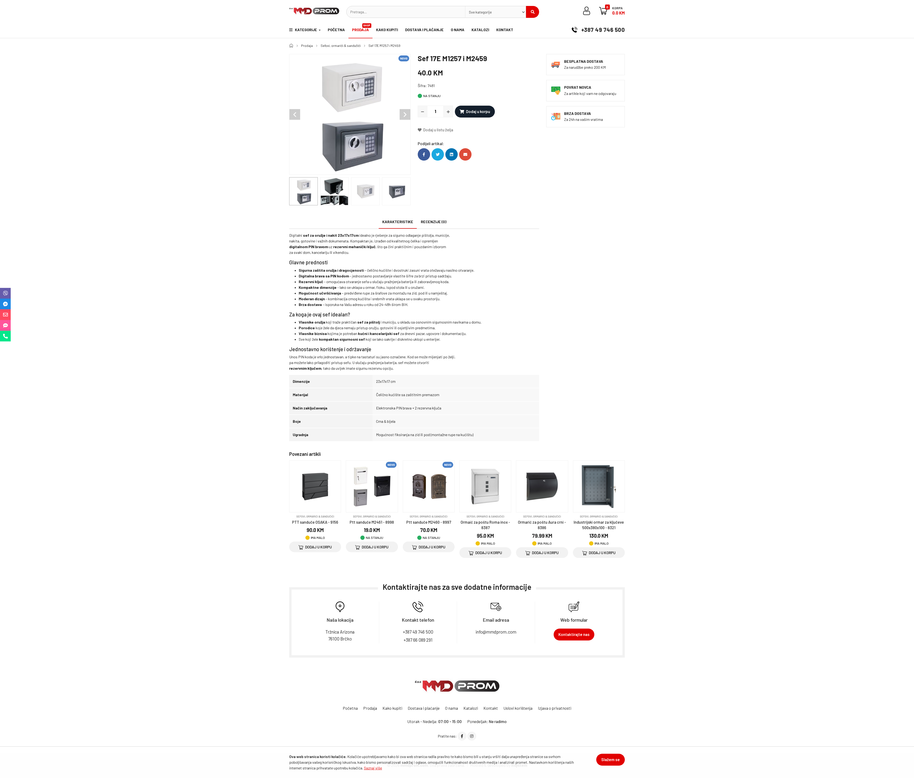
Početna (336, 29)
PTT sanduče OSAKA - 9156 (315, 522)
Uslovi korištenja (517, 708)
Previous (294, 114)
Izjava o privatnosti (554, 708)
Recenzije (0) (433, 221)
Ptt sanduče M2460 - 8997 (428, 522)
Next (405, 114)
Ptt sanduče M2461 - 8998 (372, 522)
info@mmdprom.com (496, 632)
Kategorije (306, 29)
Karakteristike (397, 221)
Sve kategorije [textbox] (480, 12)
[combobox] (495, 12)
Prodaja (361, 28)
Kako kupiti (387, 29)
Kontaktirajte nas (574, 634)
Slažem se (610, 759)
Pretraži (532, 12)
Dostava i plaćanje (424, 29)
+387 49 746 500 (602, 29)
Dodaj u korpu (478, 111)
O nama (457, 29)
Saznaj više (373, 768)
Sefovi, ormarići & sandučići (341, 46)
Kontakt (504, 29)
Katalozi (480, 29)
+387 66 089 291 (417, 640)
